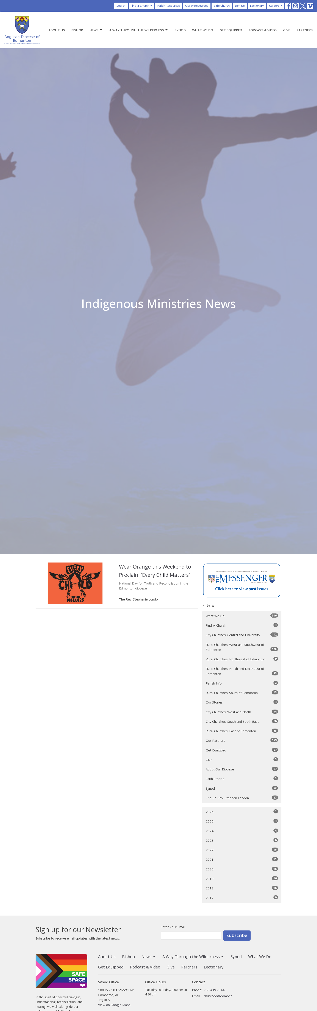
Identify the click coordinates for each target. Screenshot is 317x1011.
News (94, 30)
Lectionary (257, 6)
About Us (57, 30)
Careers (274, 6)
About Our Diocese (241, 769)
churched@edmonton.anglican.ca (219, 996)
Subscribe (236, 935)
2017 (241, 897)
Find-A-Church (241, 625)
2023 (241, 840)
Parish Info (241, 683)
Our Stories (241, 702)
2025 (241, 821)
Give (286, 30)
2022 (241, 850)
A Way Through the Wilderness (136, 30)
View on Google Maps (114, 1005)
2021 (241, 859)
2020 (241, 869)
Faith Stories (241, 778)
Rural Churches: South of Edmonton (241, 692)
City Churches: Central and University (241, 634)
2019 (241, 878)
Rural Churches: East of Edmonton (241, 731)
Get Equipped (231, 30)
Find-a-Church (140, 6)
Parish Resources (168, 6)
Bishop (77, 30)
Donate (240, 6)
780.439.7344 (214, 990)
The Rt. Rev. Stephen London (241, 797)
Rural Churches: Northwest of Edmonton (241, 659)
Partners (305, 30)
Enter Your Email (173, 927)
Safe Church (222, 6)
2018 (241, 888)
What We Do (202, 30)
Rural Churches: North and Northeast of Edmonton (241, 671)
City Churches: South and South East (241, 721)
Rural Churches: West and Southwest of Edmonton (241, 647)
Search (121, 6)
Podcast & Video (262, 30)
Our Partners (241, 740)
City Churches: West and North (241, 712)
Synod (180, 30)
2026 (241, 811)
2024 (241, 831)
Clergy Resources (196, 6)
